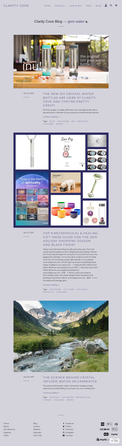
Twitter (68, 426)
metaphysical (83, 397)
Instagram (69, 432)
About (6, 426)
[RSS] (86, 22)
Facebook (69, 423)
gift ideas (82, 289)
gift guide (69, 289)
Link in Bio (37, 435)
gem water (63, 121)
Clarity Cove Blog (48, 21)
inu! (73, 121)
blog (52, 121)
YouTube (69, 435)
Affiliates (36, 429)
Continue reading (50, 117)
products (83, 121)
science (47, 400)
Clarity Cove (16, 5)
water (59, 124)
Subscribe (37, 432)
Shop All (60, 6)
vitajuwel (48, 124)
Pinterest (69, 429)
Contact (36, 426)
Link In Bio (75, 6)
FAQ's (89, 6)
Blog (99, 6)
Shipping (7, 432)
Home (47, 6)
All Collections (9, 429)
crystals (55, 397)
